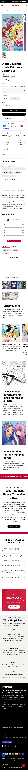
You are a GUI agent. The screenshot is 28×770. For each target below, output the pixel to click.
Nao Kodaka (12, 76)
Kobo (5, 175)
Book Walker (20, 168)
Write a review (18, 240)
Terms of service (20, 758)
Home (3, 10)
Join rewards (19, 1)
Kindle (18, 172)
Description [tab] (5, 190)
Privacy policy (12, 758)
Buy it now (14, 114)
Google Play (8, 172)
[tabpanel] (14, 260)
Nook (13, 175)
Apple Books (7, 168)
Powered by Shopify (18, 767)
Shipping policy (5, 760)
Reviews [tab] (6, 246)
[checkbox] (5, 253)
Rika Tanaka (6, 74)
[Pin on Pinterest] (10, 180)
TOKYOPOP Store (10, 767)
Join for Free (13, 526)
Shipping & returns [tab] (17, 190)
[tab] (14, 246)
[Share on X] (7, 180)
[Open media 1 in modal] (23, 16)
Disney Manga (10, 10)
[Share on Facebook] (5, 180)
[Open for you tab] (23, 765)
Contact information (14, 760)
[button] (2, 5)
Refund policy (4, 758)
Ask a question (10, 240)
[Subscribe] (24, 734)
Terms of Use (19, 737)
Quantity (3, 102)
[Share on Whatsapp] (12, 180)
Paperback (15, 98)
